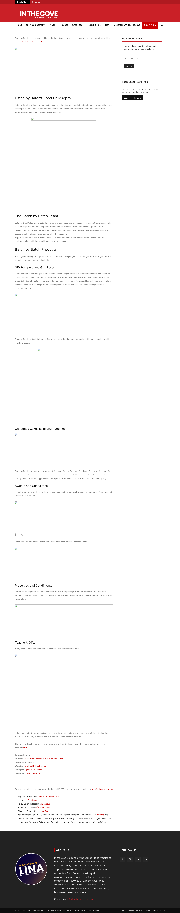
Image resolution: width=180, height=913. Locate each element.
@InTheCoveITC (43, 807)
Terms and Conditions (125, 910)
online (26, 748)
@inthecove (44, 804)
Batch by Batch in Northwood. (35, 42)
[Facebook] (122, 859)
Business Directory (35, 25)
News (107, 25)
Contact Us (36, 2)
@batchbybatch (33, 773)
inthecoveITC (41, 811)
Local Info (94, 25)
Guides (64, 25)
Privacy (139, 910)
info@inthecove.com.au (102, 789)
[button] (161, 25)
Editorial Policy (159, 910)
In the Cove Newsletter (49, 796)
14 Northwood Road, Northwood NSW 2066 (43, 759)
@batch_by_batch (34, 769)
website (100, 815)
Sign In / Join (22, 2)
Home (19, 25)
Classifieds (77, 25)
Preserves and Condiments (33, 585)
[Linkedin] (138, 859)
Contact (148, 910)
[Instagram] (130, 859)
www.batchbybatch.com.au (36, 766)
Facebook (32, 800)
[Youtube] (145, 859)
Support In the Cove (132, 98)
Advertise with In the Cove (127, 25)
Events (52, 25)
